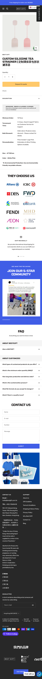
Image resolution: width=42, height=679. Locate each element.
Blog (24, 523)
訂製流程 (5, 577)
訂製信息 (5, 581)
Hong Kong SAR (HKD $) (10, 613)
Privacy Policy (27, 512)
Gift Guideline (27, 501)
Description (7, 98)
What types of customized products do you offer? (19, 364)
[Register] (33, 605)
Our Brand (21, 671)
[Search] (7, 9)
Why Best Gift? (28, 516)
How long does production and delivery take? (18, 377)
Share (4, 91)
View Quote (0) (39, 14)
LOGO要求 (5, 588)
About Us (26, 498)
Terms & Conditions (29, 505)
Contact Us (26, 520)
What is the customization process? (14, 383)
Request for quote (21, 84)
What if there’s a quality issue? (13, 395)
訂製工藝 (5, 584)
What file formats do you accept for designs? (17, 389)
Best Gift (6, 54)
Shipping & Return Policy (31, 509)
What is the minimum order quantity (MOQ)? (17, 370)
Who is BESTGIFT (8, 349)
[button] (34, 7)
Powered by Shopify (36, 620)
